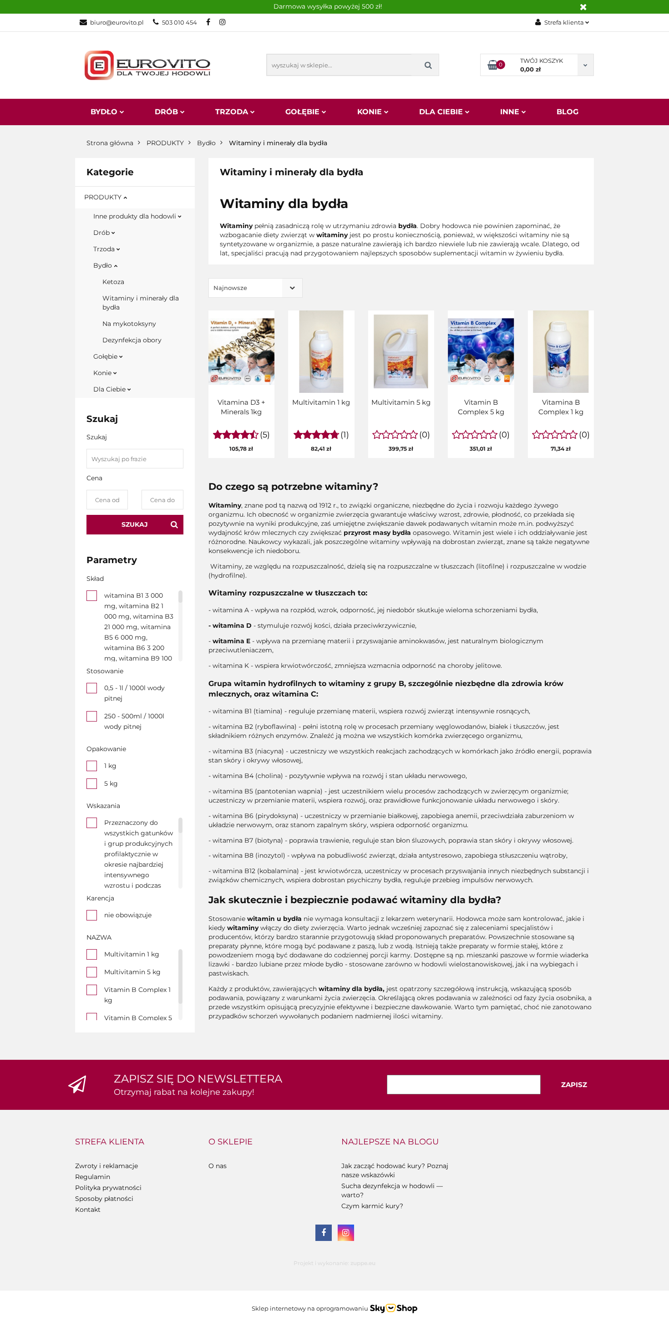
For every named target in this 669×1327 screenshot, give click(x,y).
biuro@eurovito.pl (117, 22)
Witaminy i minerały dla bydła (140, 302)
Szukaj (135, 524)
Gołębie (303, 111)
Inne (511, 111)
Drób (167, 111)
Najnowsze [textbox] (230, 287)
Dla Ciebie (442, 111)
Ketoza (113, 282)
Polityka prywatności (108, 1188)
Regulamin (92, 1177)
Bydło (105, 111)
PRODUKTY (103, 197)
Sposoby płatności (104, 1199)
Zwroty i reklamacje (106, 1166)
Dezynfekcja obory (132, 340)
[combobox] (255, 288)
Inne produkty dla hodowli (135, 216)
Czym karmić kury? (372, 1206)
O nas (217, 1166)
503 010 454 (179, 22)
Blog (567, 111)
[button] (109, 1142)
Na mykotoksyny (129, 324)
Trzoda (232, 111)
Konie (370, 111)
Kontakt (88, 1209)
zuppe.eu (362, 1263)
